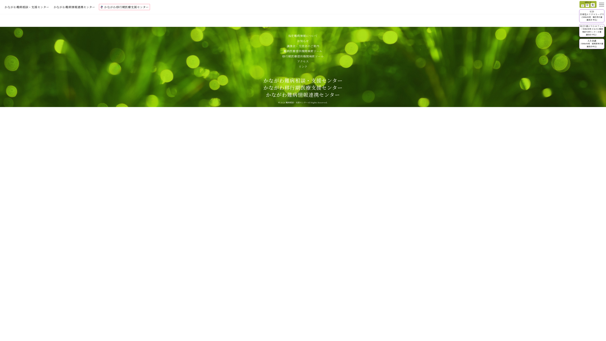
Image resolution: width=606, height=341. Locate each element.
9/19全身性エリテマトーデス (592, 15)
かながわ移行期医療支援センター (126, 7)
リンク (303, 66)
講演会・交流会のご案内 (303, 46)
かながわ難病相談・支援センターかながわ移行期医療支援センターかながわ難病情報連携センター (303, 87)
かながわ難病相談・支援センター (27, 7)
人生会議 (592, 43)
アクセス (303, 61)
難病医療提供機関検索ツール (303, 51)
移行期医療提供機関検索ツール (303, 56)
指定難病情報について (303, 36)
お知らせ (303, 41)
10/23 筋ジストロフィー (592, 30)
